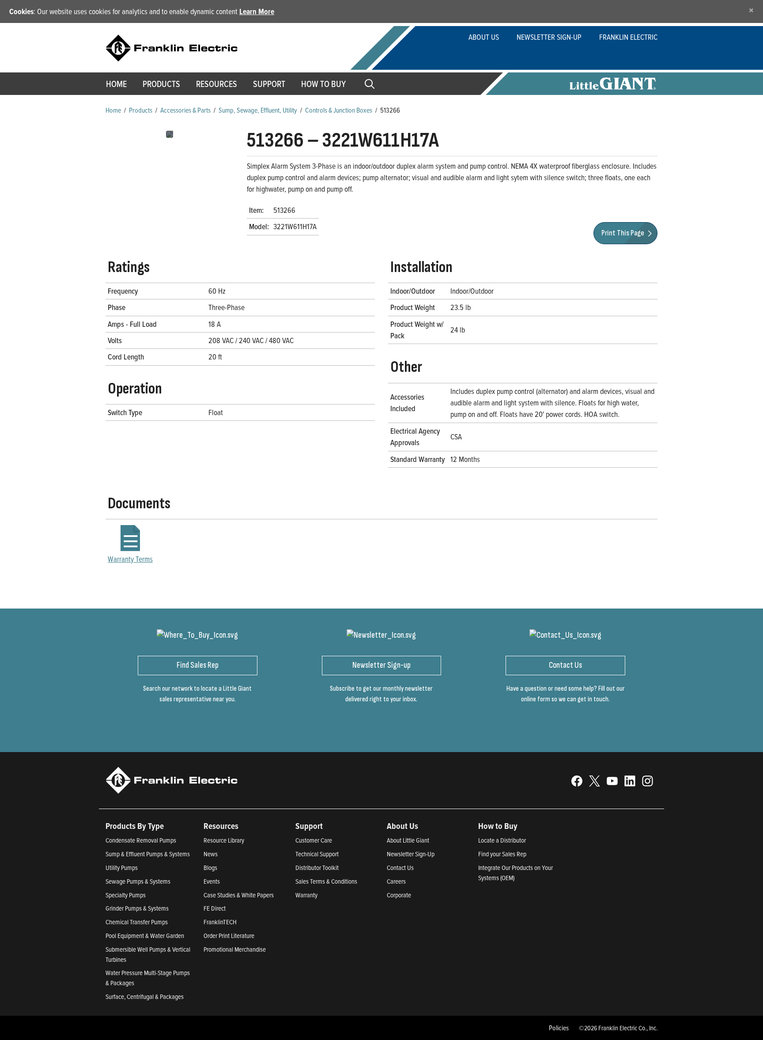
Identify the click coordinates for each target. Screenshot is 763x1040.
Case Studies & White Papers (239, 895)
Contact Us (400, 867)
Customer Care (313, 840)
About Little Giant (408, 840)
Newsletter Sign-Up (549, 36)
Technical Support (317, 853)
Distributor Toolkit (317, 867)
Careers (396, 881)
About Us (483, 36)
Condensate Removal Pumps (141, 840)
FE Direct (215, 908)
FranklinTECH (220, 922)
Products (140, 110)
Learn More (256, 11)
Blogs (210, 867)
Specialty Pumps (126, 895)
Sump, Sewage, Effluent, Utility (258, 110)
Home (116, 84)
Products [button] (161, 84)
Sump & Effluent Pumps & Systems (148, 853)
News (211, 853)
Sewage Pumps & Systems (138, 881)
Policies (559, 1027)
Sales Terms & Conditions (326, 881)
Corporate (399, 895)
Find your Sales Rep (502, 853)
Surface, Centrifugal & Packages (145, 996)
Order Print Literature (229, 935)
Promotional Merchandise (235, 949)
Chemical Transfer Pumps (137, 922)
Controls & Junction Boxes (338, 110)
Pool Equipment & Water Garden (145, 935)
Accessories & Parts (185, 110)
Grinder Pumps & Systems (137, 908)
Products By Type (135, 826)
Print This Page (623, 233)
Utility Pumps (122, 867)
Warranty (306, 895)
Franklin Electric (628, 36)
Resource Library (224, 840)
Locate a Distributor (502, 840)
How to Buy (323, 84)
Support (269, 84)
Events (212, 881)
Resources (216, 84)
